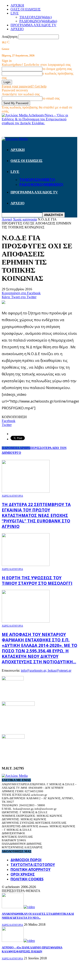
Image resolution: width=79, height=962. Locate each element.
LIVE (15, 13)
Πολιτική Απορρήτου (30, 869)
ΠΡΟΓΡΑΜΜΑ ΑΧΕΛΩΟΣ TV (33, 25)
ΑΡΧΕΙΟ (17, 29)
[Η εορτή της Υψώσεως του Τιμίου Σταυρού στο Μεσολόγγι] (26, 565)
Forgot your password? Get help (24, 86)
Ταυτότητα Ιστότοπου (33, 864)
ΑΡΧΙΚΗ (17, 5)
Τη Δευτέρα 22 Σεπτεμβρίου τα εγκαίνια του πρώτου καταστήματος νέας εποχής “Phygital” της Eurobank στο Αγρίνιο (36, 515)
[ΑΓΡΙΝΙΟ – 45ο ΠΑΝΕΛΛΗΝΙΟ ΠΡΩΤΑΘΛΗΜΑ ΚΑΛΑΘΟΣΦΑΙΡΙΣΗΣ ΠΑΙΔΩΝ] (18, 941)
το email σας (51, 98)
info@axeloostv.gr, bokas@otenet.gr (46, 670)
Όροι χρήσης (23, 874)
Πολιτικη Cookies (27, 879)
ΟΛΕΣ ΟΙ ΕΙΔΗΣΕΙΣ (26, 9)
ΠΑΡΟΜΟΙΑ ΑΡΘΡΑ (16, 448)
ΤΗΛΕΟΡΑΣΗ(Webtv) (35, 17)
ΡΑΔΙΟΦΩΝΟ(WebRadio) (38, 21)
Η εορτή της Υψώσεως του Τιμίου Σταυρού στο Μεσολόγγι (37, 580)
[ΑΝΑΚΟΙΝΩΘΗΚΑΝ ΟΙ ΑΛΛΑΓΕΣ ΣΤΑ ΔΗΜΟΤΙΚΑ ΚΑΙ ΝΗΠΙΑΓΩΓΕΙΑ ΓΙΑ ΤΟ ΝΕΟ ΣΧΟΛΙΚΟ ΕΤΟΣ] (18, 907)
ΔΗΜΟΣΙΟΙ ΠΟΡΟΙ (26, 859)
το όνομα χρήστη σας (57, 69)
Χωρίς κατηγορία (12, 495)
